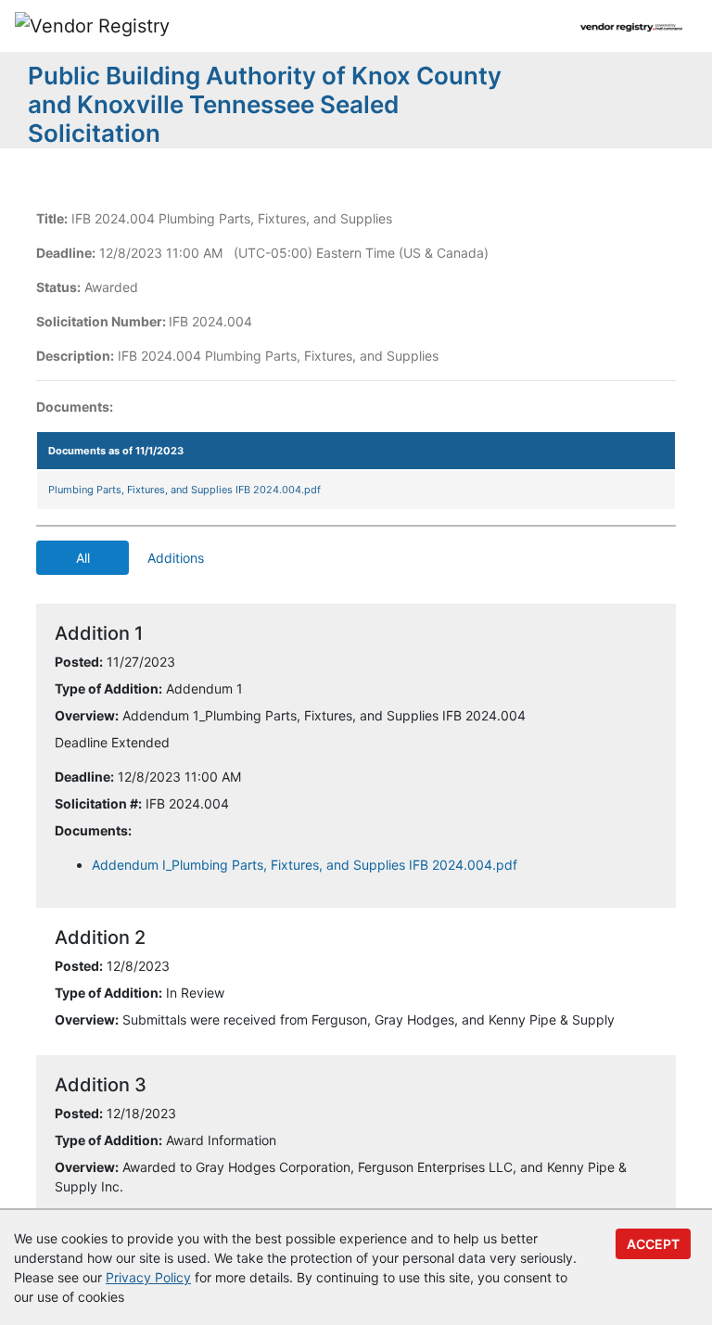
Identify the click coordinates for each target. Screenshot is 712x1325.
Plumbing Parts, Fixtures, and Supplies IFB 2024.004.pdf (184, 489)
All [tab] (83, 558)
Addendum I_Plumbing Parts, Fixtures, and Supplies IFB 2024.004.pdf (304, 865)
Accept (653, 1244)
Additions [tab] (175, 558)
